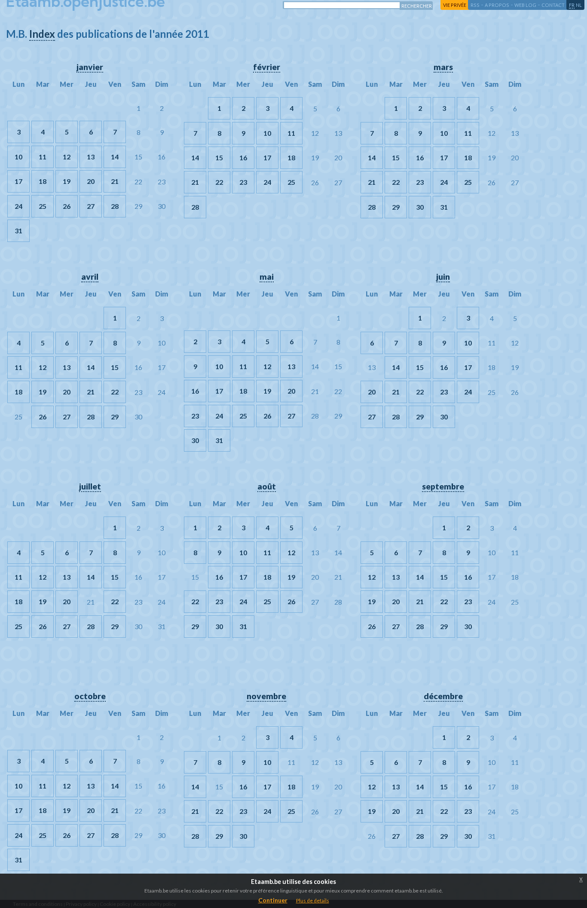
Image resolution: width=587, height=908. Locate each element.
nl (579, 5)
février (266, 67)
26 (66, 206)
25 (42, 206)
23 (243, 182)
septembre (443, 486)
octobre (90, 696)
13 (91, 157)
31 (18, 230)
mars (443, 67)
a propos (497, 5)
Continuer (272, 900)
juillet (90, 486)
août (266, 486)
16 (243, 157)
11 (42, 157)
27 (91, 206)
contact (553, 5)
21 (115, 181)
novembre (266, 696)
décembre (443, 696)
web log (525, 5)
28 (115, 206)
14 (115, 157)
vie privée (454, 5)
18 (42, 181)
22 (219, 182)
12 (66, 157)
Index (42, 34)
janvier (89, 67)
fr (572, 5)
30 (420, 207)
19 (66, 181)
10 (18, 157)
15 (219, 157)
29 (396, 207)
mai (267, 276)
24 (18, 206)
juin (443, 276)
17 (18, 181)
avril (89, 276)
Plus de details (312, 900)
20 (91, 181)
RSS (475, 5)
